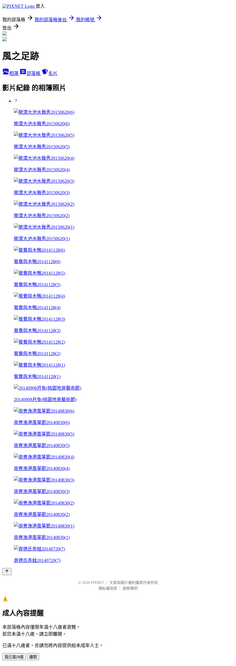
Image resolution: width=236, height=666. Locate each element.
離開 (33, 657)
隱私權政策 (107, 588)
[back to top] (7, 571)
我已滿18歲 (14, 657)
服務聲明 (130, 588)
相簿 (14, 73)
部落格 (33, 73)
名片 (53, 73)
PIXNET (97, 582)
